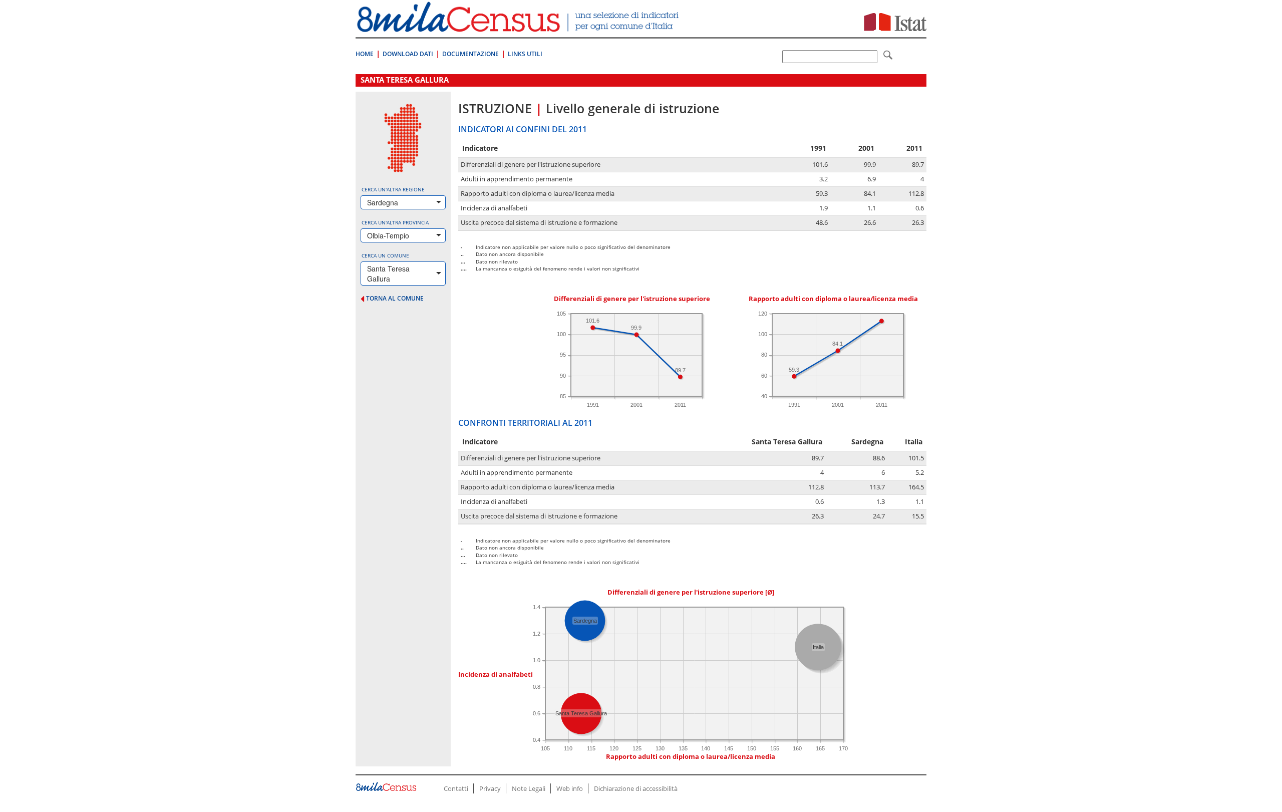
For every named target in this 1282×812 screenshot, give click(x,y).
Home (365, 54)
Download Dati (408, 54)
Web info (569, 788)
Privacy (490, 788)
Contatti (456, 788)
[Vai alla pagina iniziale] (519, 27)
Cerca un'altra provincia (395, 222)
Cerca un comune (385, 255)
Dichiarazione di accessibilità (636, 788)
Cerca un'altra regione (393, 189)
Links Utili (525, 54)
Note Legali (528, 788)
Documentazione (470, 54)
